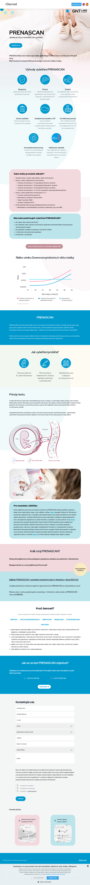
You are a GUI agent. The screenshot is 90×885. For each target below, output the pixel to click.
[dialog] (45, 874)
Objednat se (15, 45)
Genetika (13, 619)
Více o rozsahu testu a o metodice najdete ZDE (44, 246)
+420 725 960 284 (59, 678)
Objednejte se (76, 4)
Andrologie (47, 619)
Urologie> (45, 625)
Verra (52, 512)
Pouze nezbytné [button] (38, 878)
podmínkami (32, 791)
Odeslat (20, 799)
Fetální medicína (73, 619)
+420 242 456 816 (33, 678)
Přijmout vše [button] (53, 878)
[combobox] (88, 866)
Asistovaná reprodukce (30, 619)
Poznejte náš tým (15, 809)
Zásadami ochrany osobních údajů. (55, 874)
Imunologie (59, 619)
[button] (45, 882)
